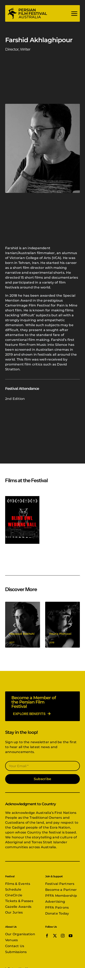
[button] (14, 625)
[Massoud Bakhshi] (22, 625)
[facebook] (47, 935)
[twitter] (55, 935)
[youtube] (70, 935)
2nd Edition (15, 399)
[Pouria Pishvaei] (62, 625)
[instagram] (63, 935)
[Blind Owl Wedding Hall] (22, 520)
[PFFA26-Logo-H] (27, 9)
